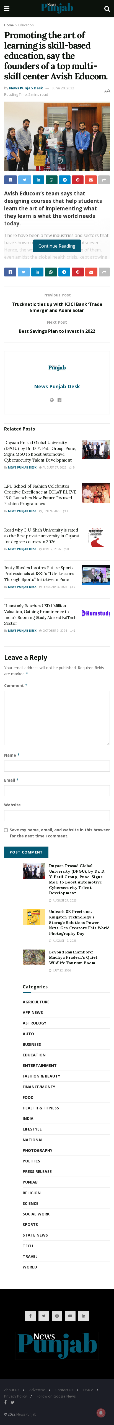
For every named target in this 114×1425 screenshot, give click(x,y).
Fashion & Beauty (41, 1076)
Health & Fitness (41, 1108)
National (33, 1139)
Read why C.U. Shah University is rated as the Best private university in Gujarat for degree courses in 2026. (41, 535)
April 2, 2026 (51, 549)
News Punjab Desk (26, 87)
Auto (28, 1033)
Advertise (37, 1389)
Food (28, 1097)
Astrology (34, 1023)
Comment (16, 685)
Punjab (30, 1182)
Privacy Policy (15, 1396)
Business (32, 1044)
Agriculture (36, 1001)
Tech (28, 1245)
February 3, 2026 (54, 587)
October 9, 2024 (54, 631)
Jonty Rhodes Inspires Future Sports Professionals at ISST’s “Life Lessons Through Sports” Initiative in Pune (39, 573)
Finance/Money (39, 1086)
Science (30, 1203)
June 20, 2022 (63, 87)
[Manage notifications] (101, 1412)
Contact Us (64, 1389)
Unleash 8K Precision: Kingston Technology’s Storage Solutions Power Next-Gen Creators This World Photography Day (79, 922)
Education (26, 25)
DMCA (88, 1389)
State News (35, 1235)
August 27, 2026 (54, 467)
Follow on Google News (56, 1396)
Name (12, 755)
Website (12, 804)
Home (9, 25)
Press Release (37, 1171)
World (30, 1267)
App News (33, 1012)
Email (11, 780)
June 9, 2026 (51, 511)
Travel (30, 1256)
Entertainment (40, 1065)
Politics (31, 1161)
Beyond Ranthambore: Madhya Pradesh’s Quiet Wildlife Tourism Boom (73, 957)
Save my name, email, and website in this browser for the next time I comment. (60, 833)
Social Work (36, 1214)
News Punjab (26, 1414)
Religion (32, 1192)
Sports (30, 1224)
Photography (37, 1150)
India (28, 1118)
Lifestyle (32, 1129)
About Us (11, 1389)
